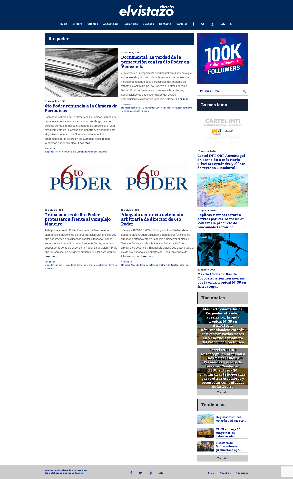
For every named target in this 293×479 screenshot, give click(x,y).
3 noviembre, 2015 (55, 101)
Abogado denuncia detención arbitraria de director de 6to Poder (152, 219)
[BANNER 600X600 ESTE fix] (222, 58)
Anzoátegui (110, 23)
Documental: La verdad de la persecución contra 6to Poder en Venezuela (155, 62)
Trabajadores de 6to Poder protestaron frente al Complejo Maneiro (78, 219)
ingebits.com (75, 473)
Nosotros (225, 473)
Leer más (83, 143)
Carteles (181, 23)
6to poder (49, 152)
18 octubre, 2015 (130, 210)
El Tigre (77, 23)
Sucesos (148, 23)
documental (136, 108)
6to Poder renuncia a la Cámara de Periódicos (81, 108)
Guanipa (92, 23)
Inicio (63, 23)
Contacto (165, 23)
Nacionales (130, 23)
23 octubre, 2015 (54, 210)
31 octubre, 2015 (130, 52)
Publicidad (242, 473)
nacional (103, 152)
